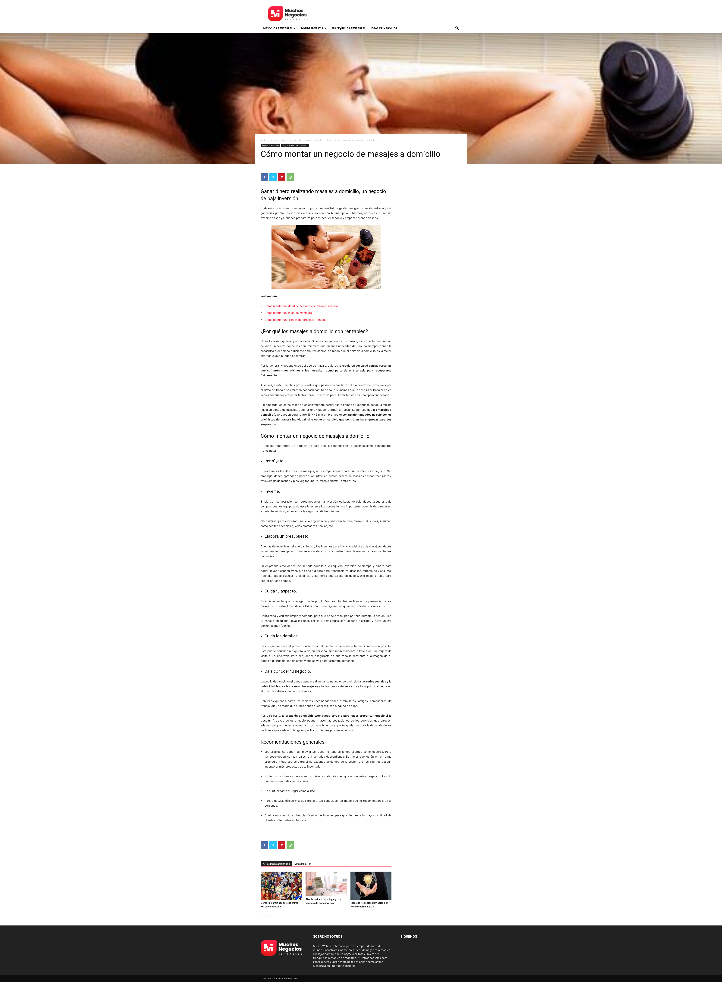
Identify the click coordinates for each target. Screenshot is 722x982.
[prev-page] (263, 914)
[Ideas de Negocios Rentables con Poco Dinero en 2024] (370, 886)
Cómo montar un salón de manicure (288, 313)
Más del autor (302, 863)
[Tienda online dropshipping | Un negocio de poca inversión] (326, 884)
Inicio (263, 140)
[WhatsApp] (290, 177)
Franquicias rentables (349, 28)
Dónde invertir (312, 28)
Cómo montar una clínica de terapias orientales (296, 320)
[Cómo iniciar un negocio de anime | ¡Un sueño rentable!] (281, 886)
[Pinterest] (281, 177)
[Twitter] (273, 177)
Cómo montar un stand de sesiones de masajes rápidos (301, 306)
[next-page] (269, 914)
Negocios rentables (278, 28)
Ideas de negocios (384, 28)
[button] (456, 28)
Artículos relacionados (276, 863)
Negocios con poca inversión (308, 140)
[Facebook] (264, 177)
